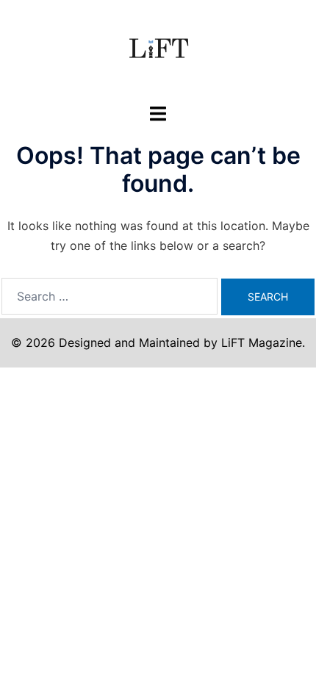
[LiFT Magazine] (158, 50)
